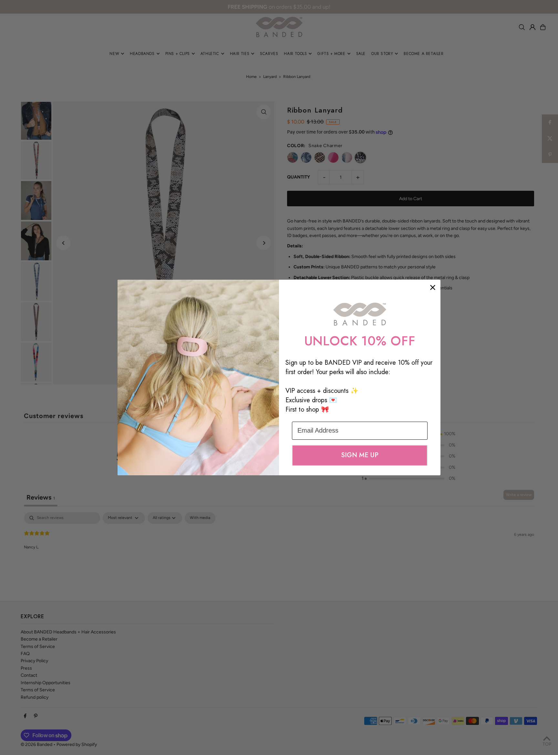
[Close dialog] (433, 287)
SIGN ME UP (359, 455)
